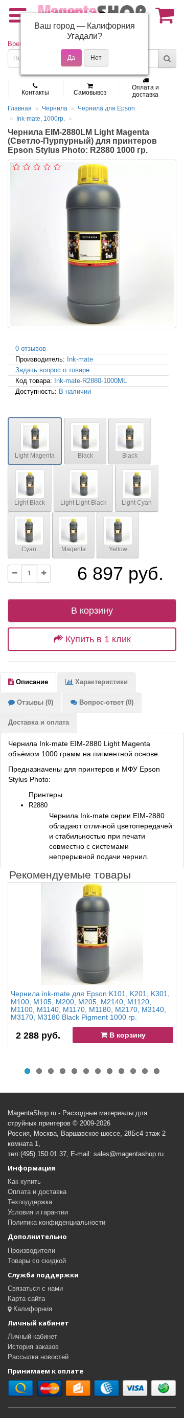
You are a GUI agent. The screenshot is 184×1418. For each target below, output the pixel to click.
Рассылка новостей (38, 1357)
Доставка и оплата (38, 722)
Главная (20, 108)
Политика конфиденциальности (56, 1222)
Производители (31, 1250)
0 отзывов (30, 348)
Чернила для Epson (106, 108)
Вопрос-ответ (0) (105, 702)
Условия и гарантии (38, 1212)
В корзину (92, 610)
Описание (31, 682)
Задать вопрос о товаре (52, 370)
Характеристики (100, 682)
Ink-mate (80, 359)
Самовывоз (90, 92)
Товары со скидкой (37, 1261)
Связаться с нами (35, 1288)
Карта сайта (26, 1298)
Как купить (24, 1181)
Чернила (54, 108)
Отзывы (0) (34, 702)
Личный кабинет (32, 1336)
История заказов (33, 1347)
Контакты (35, 92)
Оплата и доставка (145, 91)
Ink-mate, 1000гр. (40, 118)
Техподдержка (30, 1202)
